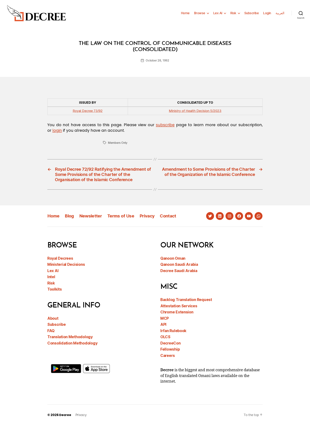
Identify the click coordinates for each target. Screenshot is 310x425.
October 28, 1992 (157, 60)
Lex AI (217, 13)
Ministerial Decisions (66, 264)
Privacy (147, 216)
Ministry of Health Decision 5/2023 (195, 111)
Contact (168, 216)
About (52, 318)
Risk (233, 13)
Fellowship (170, 349)
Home (185, 13)
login (57, 130)
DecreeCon (170, 343)
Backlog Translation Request (186, 299)
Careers (167, 355)
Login (267, 13)
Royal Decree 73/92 (88, 111)
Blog (69, 216)
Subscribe (251, 13)
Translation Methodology (70, 337)
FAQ (51, 330)
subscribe (165, 124)
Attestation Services (178, 306)
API (163, 324)
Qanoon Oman (172, 258)
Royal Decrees (60, 258)
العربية (280, 13)
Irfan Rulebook (173, 330)
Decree (65, 415)
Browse (199, 13)
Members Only (117, 142)
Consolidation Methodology (72, 343)
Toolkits (54, 289)
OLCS (165, 337)
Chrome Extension (176, 312)
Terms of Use (120, 216)
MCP (164, 318)
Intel (51, 277)
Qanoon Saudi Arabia (179, 264)
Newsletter (90, 216)
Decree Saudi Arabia (178, 270)
